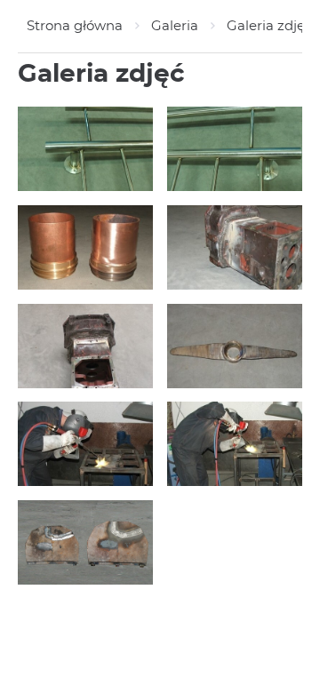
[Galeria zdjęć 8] (234, 149)
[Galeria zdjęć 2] (234, 444)
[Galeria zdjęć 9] (85, 149)
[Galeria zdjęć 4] (234, 346)
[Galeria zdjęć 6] (234, 247)
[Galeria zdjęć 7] (85, 247)
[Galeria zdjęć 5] (85, 346)
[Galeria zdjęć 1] (85, 542)
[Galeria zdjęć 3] (85, 444)
